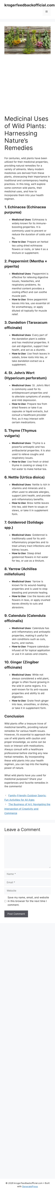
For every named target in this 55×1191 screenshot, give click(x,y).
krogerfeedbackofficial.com (29, 5)
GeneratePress (30, 1186)
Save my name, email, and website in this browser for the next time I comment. (28, 901)
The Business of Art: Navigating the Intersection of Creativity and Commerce (27, 809)
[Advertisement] (27, 86)
